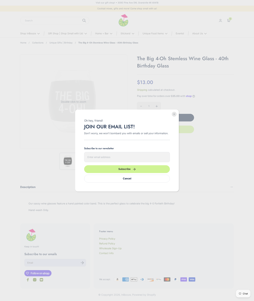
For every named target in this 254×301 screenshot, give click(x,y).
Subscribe (124, 168)
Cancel (127, 178)
